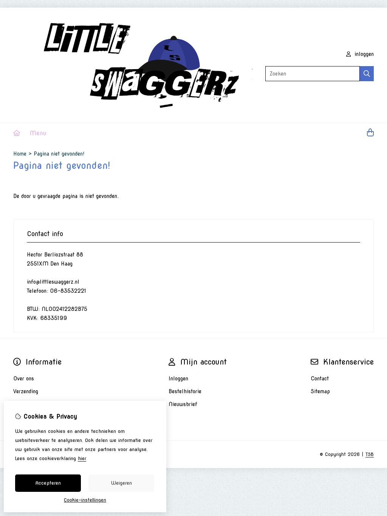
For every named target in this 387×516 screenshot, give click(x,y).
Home (19, 154)
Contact (320, 378)
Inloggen (178, 378)
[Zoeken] (367, 73)
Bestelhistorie (185, 391)
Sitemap (320, 391)
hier (82, 458)
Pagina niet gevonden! (59, 154)
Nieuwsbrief (183, 404)
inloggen (363, 54)
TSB (369, 454)
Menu (37, 133)
